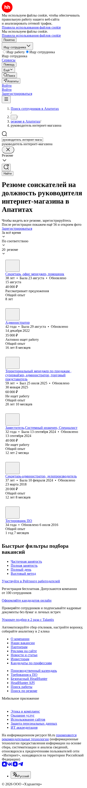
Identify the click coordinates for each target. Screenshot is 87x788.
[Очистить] (8, 149)
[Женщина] (12, 266)
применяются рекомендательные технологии (39, 737)
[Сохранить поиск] (6, 167)
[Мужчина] (12, 363)
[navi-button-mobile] (6, 99)
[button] (7, 85)
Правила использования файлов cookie (31, 35)
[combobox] (22, 139)
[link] (9, 75)
